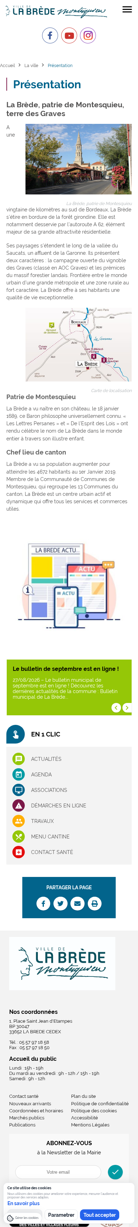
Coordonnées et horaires (36, 1110)
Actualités (46, 759)
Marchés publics (26, 1117)
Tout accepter (100, 1215)
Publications (22, 1124)
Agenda (41, 774)
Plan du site (83, 1096)
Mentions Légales (90, 1124)
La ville (31, 65)
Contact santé (52, 852)
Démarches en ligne (58, 805)
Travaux (42, 821)
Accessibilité (84, 1117)
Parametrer (61, 1215)
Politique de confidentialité (100, 1103)
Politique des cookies (94, 1110)
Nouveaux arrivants (30, 1103)
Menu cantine (50, 837)
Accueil (7, 65)
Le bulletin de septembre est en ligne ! (66, 669)
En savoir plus (23, 1203)
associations (49, 790)
